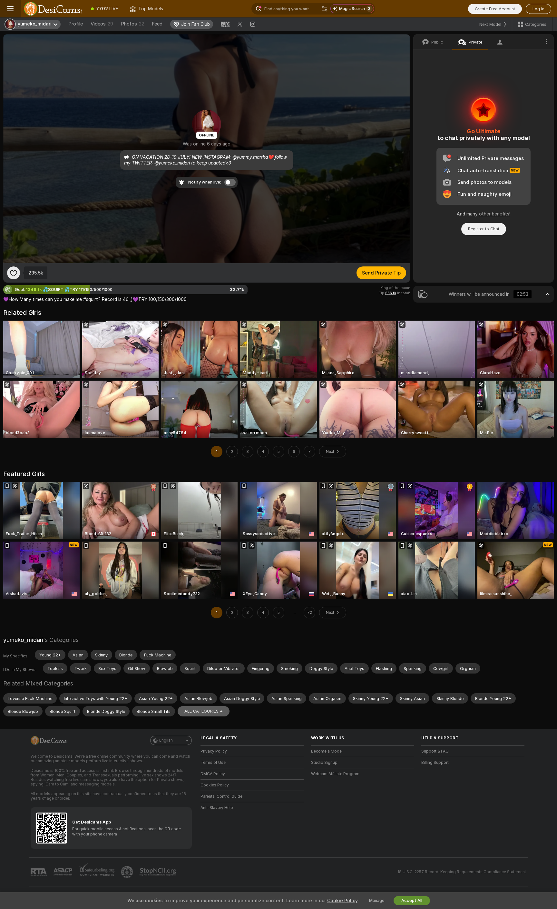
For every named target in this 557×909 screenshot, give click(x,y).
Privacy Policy (213, 751)
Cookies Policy (214, 785)
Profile (75, 24)
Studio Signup (324, 762)
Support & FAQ (435, 751)
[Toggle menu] (10, 8)
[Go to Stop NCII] (159, 872)
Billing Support (435, 762)
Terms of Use (213, 762)
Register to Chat (483, 228)
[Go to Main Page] (53, 8)
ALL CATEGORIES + (203, 711)
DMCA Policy (212, 774)
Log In (538, 8)
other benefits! (494, 213)
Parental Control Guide (221, 796)
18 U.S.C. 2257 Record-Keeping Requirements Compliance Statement (461, 872)
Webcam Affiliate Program (335, 774)
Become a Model (327, 751)
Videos (102, 24)
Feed (157, 24)
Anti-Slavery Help (216, 807)
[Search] (324, 8)
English (166, 740)
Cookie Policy (342, 900)
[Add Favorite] (13, 272)
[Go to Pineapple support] (127, 872)
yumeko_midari (23, 639)
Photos (132, 24)
